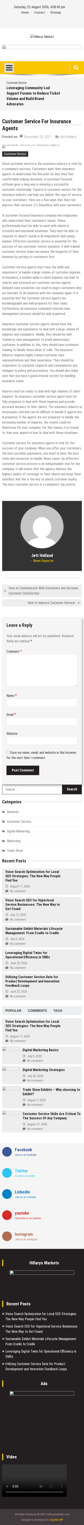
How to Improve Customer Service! (51, 603)
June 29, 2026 (18, 963)
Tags (57, 1010)
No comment (18, 891)
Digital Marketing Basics (41, 1050)
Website (12, 734)
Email (11, 715)
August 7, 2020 (36, 1100)
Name (11, 696)
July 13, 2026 (18, 915)
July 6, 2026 (17, 939)
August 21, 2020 (37, 1124)
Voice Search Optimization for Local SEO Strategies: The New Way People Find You (33, 876)
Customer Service (16, 82)
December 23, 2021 (37, 137)
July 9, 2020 (34, 1056)
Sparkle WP (56, 1519)
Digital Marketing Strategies (44, 1070)
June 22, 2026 (18, 991)
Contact (39, 12)
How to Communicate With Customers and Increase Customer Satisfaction (43, 590)
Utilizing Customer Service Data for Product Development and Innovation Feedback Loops (32, 981)
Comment (14, 651)
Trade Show (15, 851)
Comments (37, 1010)
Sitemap (55, 12)
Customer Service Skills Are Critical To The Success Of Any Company (52, 1116)
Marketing (13, 841)
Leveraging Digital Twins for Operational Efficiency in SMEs (27, 955)
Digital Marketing (18, 831)
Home (25, 12)
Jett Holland (68, 137)
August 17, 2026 (20, 886)
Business (13, 812)
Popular (13, 1010)
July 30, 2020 (35, 1076)
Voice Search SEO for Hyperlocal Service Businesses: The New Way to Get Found (32, 904)
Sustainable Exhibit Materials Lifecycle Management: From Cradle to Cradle (34, 931)
